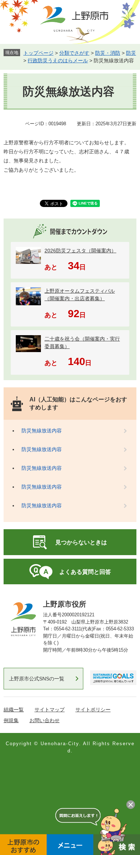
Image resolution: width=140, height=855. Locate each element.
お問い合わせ (44, 720)
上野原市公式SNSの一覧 (36, 678)
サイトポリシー (93, 709)
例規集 (11, 720)
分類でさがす (74, 53)
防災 (131, 53)
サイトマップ (49, 709)
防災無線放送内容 (42, 430)
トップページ (38, 53)
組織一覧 (14, 709)
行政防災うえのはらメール (58, 60)
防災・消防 (107, 53)
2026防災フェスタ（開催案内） (80, 250)
